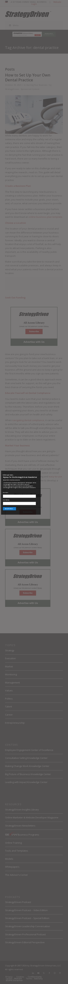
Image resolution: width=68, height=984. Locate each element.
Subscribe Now (9, 509)
